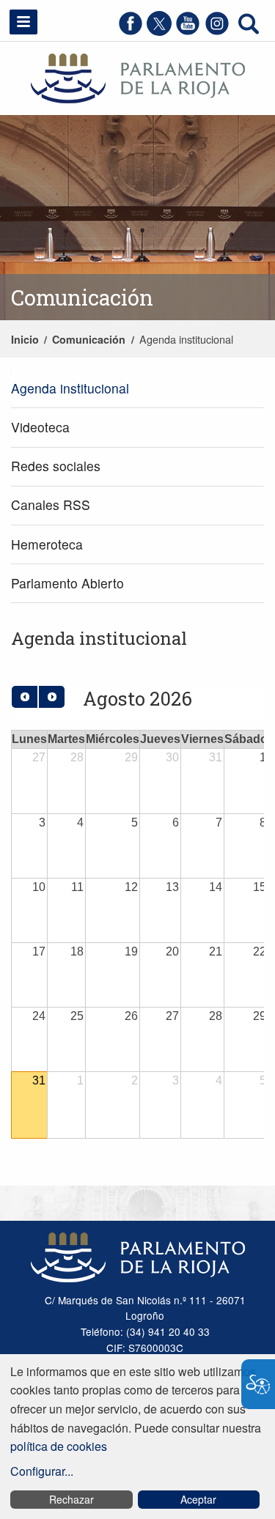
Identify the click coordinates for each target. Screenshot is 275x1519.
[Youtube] (188, 31)
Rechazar (71, 1499)
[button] (23, 22)
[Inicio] (138, 76)
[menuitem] (137, 388)
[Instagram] (217, 31)
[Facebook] (130, 31)
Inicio (25, 339)
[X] (159, 31)
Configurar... (41, 1471)
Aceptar (198, 1499)
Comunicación (88, 339)
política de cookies (58, 1446)
